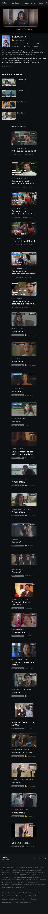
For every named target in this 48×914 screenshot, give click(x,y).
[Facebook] (34, 858)
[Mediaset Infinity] (4, 3)
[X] (45, 858)
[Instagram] (40, 858)
